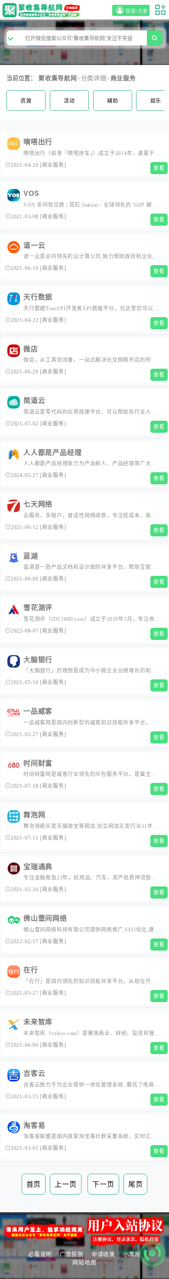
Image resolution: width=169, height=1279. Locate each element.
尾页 (135, 1184)
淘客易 (34, 1125)
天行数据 (37, 297)
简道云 (34, 400)
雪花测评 (37, 607)
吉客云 (34, 1073)
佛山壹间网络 (45, 918)
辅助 (112, 101)
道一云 (34, 245)
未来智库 (37, 1022)
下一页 (103, 1184)
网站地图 (84, 1262)
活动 (69, 101)
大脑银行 (37, 659)
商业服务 (123, 78)
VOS (31, 193)
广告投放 (72, 1254)
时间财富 (37, 763)
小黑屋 (132, 1254)
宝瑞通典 (37, 866)
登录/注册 (137, 11)
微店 (30, 349)
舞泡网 (34, 814)
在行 (30, 970)
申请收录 (103, 1254)
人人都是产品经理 (52, 452)
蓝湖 (30, 556)
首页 (33, 1184)
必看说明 (40, 1254)
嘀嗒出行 (37, 142)
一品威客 (37, 711)
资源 (26, 101)
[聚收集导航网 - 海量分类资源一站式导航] (42, 10)
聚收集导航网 (58, 78)
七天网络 (37, 504)
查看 (159, 168)
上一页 (65, 1184)
